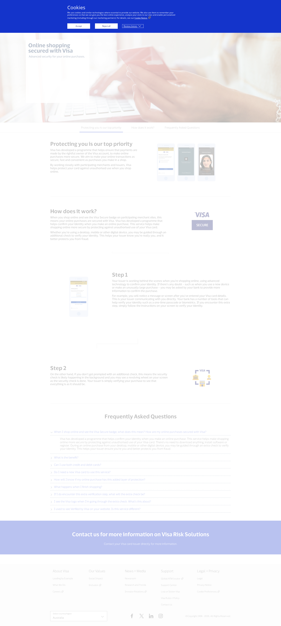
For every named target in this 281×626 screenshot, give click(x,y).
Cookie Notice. (140, 18)
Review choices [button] (130, 26)
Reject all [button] (106, 26)
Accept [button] (79, 26)
